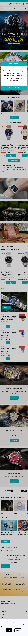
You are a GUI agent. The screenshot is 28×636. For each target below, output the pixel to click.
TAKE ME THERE (14, 88)
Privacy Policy (23, 626)
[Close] (21, 621)
